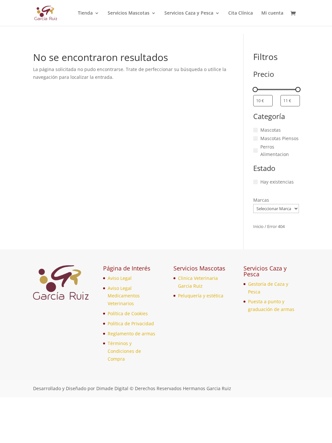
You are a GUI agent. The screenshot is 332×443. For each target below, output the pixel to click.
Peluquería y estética (200, 296)
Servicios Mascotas (128, 13)
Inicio (258, 226)
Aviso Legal (120, 278)
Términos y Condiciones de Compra (124, 351)
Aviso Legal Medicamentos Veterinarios (124, 296)
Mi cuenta (272, 13)
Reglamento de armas (131, 333)
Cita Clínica (240, 13)
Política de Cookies (128, 313)
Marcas (261, 200)
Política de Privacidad (131, 323)
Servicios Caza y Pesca (188, 13)
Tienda (85, 13)
